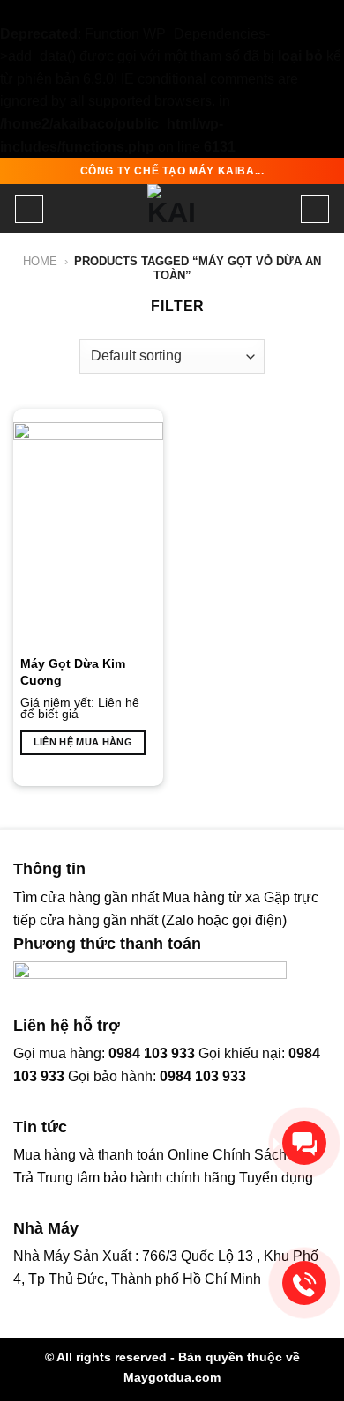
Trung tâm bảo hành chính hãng (136, 1177)
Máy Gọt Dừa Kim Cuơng (72, 671)
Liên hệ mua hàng (83, 742)
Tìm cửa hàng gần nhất (87, 897)
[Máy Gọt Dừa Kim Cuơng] (88, 535)
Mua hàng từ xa (211, 897)
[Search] (315, 209)
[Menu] (29, 209)
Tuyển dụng (276, 1177)
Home (40, 261)
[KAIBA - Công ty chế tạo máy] (172, 208)
